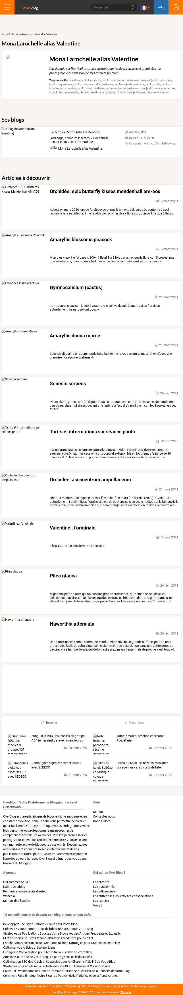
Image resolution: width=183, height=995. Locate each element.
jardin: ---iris (153, 84)
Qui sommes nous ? (16, 882)
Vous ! (97, 905)
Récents (51, 722)
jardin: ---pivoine (116, 88)
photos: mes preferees (131, 92)
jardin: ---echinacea (138, 80)
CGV (83, 986)
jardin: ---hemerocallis (87, 84)
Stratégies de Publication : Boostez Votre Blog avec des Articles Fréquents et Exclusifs (62, 933)
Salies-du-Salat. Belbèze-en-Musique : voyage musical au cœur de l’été (142, 765)
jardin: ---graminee (60, 84)
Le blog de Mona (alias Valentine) (75, 132)
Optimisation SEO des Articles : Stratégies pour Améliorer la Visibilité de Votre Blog (59, 961)
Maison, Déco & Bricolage (160, 143)
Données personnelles (114, 986)
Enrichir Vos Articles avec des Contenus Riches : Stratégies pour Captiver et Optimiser (61, 943)
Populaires (136, 722)
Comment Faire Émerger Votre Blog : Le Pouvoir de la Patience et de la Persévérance (60, 975)
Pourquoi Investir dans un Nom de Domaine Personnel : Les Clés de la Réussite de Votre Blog (66, 971)
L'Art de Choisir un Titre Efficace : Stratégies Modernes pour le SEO (48, 938)
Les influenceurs (104, 891)
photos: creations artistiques (98, 92)
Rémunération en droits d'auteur (25, 891)
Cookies (93, 986)
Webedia (9, 896)
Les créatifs (101, 882)
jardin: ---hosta (135, 84)
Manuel (98, 812)
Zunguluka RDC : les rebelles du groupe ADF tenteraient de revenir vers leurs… (58, 738)
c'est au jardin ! (79, 80)
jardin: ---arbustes (113, 80)
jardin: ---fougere (161, 80)
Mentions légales (37, 986)
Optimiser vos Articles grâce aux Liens (29, 947)
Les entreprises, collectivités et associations (123, 896)
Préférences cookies (144, 986)
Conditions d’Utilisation (64, 986)
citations (95, 80)
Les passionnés (103, 886)
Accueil (6, 34)
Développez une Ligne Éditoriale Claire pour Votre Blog (40, 924)
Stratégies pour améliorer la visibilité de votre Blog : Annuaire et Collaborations (56, 966)
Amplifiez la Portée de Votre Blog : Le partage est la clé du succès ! (48, 957)
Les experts (101, 900)
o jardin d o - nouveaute (63, 92)
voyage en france (157, 92)
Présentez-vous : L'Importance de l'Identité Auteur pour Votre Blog (48, 929)
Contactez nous (104, 816)
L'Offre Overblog (14, 886)
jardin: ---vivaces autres (160, 88)
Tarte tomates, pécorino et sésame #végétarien (140, 738)
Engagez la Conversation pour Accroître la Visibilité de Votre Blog (47, 952)
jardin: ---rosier (136, 88)
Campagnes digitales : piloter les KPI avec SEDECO (56, 765)
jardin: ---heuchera (113, 84)
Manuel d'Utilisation (16, 900)
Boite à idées (101, 821)
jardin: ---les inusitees (90, 88)
